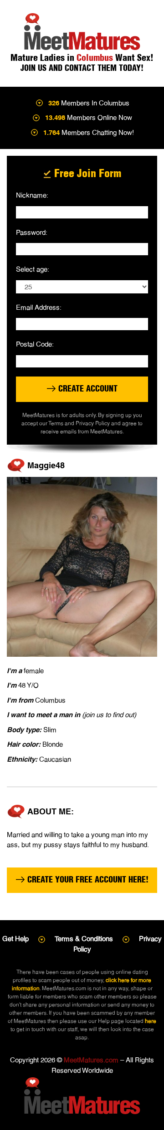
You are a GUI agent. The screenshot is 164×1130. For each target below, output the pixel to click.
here (150, 1021)
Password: (31, 232)
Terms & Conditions (84, 938)
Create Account (87, 388)
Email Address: (39, 307)
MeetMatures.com (91, 1060)
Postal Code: (35, 344)
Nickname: (32, 195)
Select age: (32, 269)
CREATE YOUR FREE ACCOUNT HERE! (87, 879)
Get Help (15, 938)
